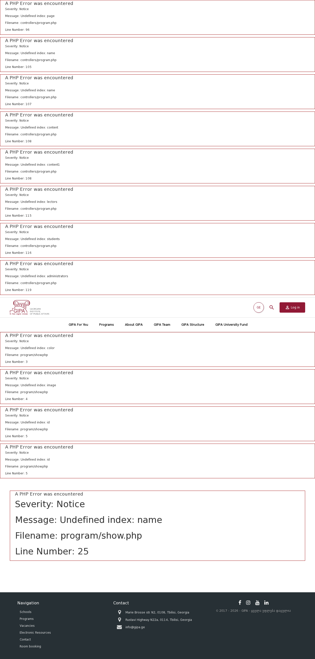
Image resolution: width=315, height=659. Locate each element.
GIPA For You (78, 324)
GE (259, 307)
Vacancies (27, 625)
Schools (26, 612)
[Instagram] (248, 603)
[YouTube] (257, 603)
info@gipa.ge (135, 627)
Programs (106, 324)
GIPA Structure (192, 324)
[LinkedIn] (266, 603)
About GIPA (134, 324)
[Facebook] (239, 603)
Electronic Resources (35, 632)
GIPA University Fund (231, 324)
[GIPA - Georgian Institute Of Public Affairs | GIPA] (29, 307)
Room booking (30, 646)
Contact (25, 639)
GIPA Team (162, 324)
